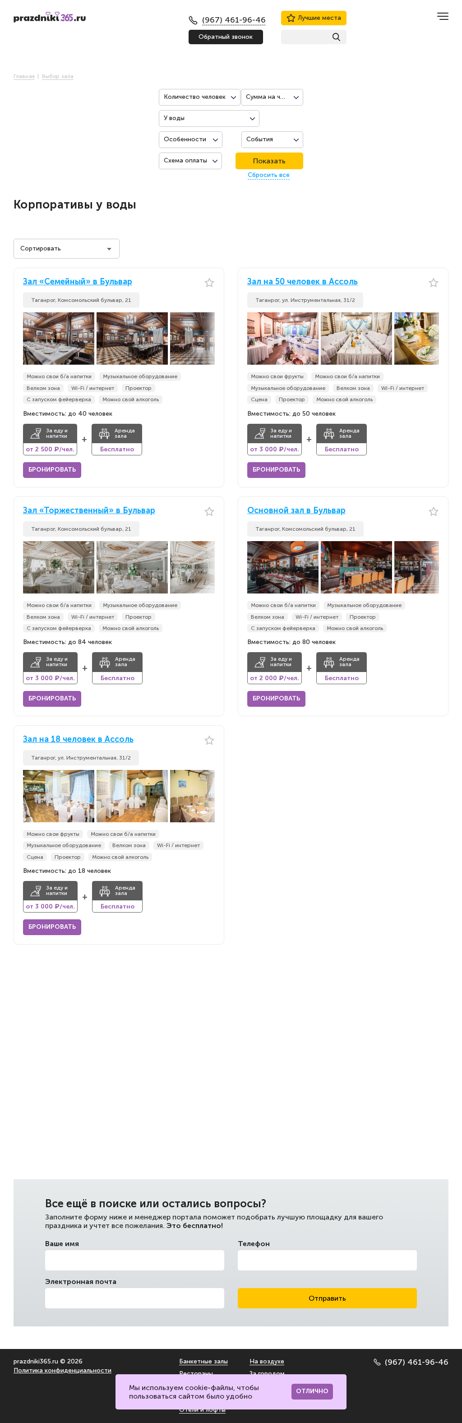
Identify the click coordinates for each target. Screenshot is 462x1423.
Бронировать (52, 469)
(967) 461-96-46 (416, 1362)
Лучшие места (319, 18)
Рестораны (196, 1373)
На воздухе (266, 1361)
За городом (267, 1373)
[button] (208, 338)
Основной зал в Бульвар (296, 510)
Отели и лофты (202, 1410)
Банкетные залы (203, 1361)
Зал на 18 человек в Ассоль (78, 739)
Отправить (327, 1298)
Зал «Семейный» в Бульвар (77, 282)
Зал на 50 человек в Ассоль (302, 282)
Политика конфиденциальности (62, 1370)
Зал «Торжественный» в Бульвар (89, 510)
